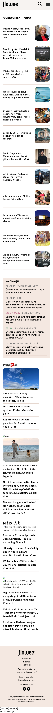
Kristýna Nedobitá (25, 328)
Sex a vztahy (13, 313)
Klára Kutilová (31, 313)
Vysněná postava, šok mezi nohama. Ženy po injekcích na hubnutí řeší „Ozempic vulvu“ (25, 334)
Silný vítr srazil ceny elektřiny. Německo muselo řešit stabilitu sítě (19, 397)
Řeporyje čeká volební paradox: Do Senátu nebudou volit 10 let (20, 423)
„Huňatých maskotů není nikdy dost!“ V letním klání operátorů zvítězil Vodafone (20, 552)
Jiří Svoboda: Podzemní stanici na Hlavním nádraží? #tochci (15, 176)
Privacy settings (7, 711)
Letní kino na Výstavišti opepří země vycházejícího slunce (17, 218)
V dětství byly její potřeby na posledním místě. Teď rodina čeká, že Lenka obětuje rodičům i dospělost (25, 304)
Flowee (12, 5)
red (19, 298)
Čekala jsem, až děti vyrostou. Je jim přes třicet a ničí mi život (25, 291)
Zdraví (9, 328)
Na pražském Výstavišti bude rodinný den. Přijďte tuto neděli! (16, 238)
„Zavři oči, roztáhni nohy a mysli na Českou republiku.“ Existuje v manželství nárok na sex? (24, 349)
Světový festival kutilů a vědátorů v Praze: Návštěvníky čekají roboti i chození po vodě (17, 115)
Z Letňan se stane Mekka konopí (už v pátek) (16, 197)
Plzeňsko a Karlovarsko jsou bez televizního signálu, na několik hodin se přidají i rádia (20, 625)
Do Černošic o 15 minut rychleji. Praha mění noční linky (18, 410)
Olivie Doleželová (27, 286)
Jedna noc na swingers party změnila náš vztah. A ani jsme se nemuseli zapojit (25, 319)
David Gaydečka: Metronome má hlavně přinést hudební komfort (16, 156)
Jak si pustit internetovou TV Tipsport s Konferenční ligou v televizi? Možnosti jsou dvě (20, 612)
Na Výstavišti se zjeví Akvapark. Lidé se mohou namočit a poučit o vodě (16, 94)
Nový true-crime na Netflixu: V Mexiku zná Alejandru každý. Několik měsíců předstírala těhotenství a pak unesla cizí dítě (20, 489)
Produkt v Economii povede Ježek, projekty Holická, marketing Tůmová (19, 539)
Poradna (10, 286)
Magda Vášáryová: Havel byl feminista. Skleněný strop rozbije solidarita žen (16, 33)
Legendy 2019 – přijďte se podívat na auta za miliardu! (17, 135)
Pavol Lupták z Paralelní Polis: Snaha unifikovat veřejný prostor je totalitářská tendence (16, 53)
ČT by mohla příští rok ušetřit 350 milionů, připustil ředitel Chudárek (20, 565)
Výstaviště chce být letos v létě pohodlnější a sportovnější (16, 74)
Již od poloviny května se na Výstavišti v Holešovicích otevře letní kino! (16, 259)
